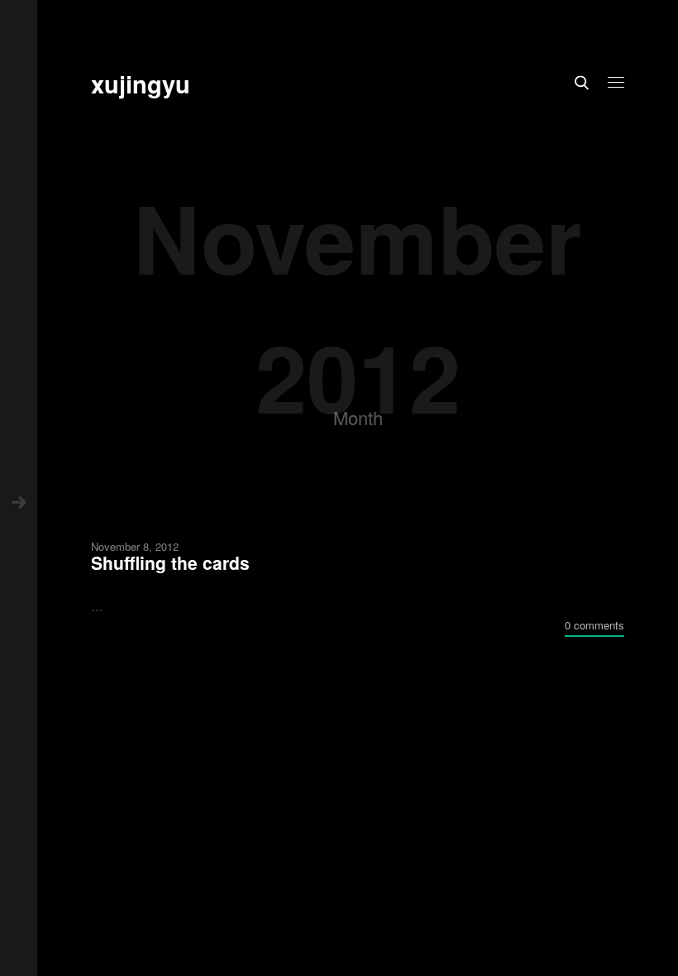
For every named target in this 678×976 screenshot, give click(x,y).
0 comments (594, 625)
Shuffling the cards (170, 563)
